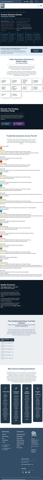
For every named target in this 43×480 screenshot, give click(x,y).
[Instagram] (23, 472)
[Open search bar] (38, 5)
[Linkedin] (29, 472)
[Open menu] (41, 5)
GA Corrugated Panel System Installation (8, 343)
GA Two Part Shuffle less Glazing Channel (8, 346)
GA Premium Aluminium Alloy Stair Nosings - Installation (8, 352)
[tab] (7, 342)
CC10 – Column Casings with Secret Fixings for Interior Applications (8, 358)
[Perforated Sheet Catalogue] (2, 449)
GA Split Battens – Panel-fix (8, 349)
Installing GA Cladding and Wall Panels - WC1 (8, 355)
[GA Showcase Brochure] (2, 445)
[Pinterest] (26, 472)
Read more (39, 276)
